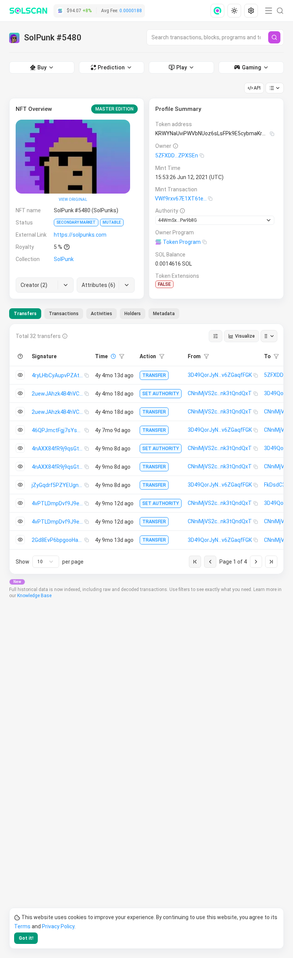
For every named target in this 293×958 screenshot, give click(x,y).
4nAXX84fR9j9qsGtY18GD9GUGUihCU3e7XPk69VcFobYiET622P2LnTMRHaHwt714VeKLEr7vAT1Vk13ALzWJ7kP (58, 448)
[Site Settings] (251, 11)
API (257, 88)
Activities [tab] (101, 313)
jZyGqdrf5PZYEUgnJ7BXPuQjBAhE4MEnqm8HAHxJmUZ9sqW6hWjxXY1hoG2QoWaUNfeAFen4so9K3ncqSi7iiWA (58, 485)
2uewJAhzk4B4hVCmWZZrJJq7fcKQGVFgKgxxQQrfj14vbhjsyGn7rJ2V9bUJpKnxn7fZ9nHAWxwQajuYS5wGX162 (58, 394)
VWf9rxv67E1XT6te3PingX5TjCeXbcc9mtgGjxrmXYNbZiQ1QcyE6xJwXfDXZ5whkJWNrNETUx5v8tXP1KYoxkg (181, 198)
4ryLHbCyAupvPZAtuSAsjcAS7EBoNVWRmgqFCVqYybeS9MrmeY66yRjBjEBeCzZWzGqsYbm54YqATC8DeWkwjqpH (58, 375)
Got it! (26, 938)
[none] (219, 11)
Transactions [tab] (64, 313)
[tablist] (94, 313)
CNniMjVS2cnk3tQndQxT (220, 393)
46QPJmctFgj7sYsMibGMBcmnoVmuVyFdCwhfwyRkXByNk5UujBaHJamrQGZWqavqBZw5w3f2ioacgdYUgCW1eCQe (58, 430)
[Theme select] (234, 11)
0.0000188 (130, 10)
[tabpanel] (146, 449)
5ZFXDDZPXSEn (176, 155)
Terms (22, 926)
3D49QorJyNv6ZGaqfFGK (220, 375)
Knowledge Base (34, 595)
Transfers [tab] (25, 313)
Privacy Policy (58, 926)
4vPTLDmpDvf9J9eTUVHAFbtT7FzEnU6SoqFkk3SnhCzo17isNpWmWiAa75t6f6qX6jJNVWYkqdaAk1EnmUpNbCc (58, 503)
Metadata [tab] (164, 313)
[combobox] (45, 562)
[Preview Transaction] (20, 375)
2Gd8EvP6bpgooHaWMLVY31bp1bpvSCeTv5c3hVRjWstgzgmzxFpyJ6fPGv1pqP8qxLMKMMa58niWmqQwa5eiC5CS (58, 540)
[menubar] (235, 10)
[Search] (274, 37)
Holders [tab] (132, 313)
